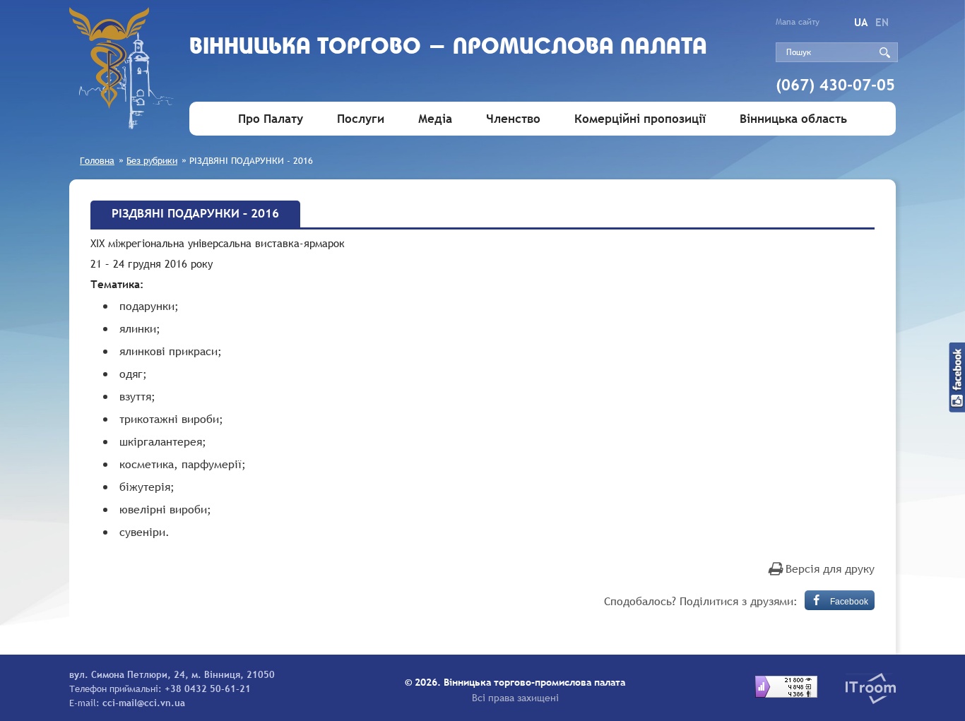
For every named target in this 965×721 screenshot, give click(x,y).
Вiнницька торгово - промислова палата (448, 47)
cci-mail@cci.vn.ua (143, 702)
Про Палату (270, 119)
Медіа (435, 119)
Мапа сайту (797, 22)
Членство (513, 119)
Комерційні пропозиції (640, 119)
